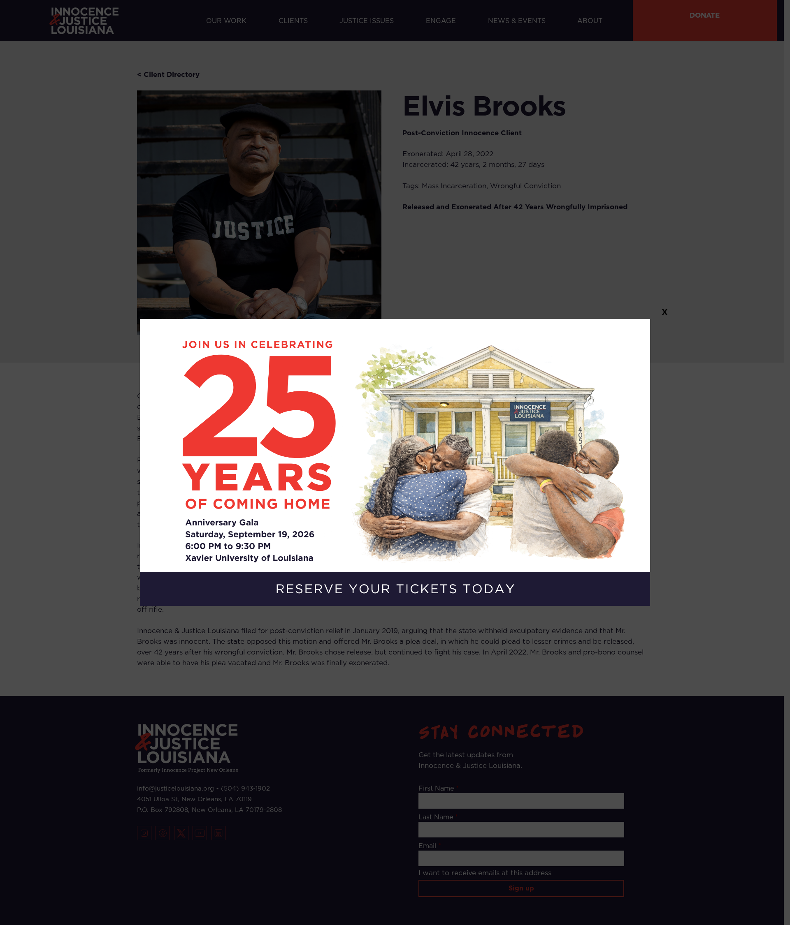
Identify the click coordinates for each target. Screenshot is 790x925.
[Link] (395, 462)
